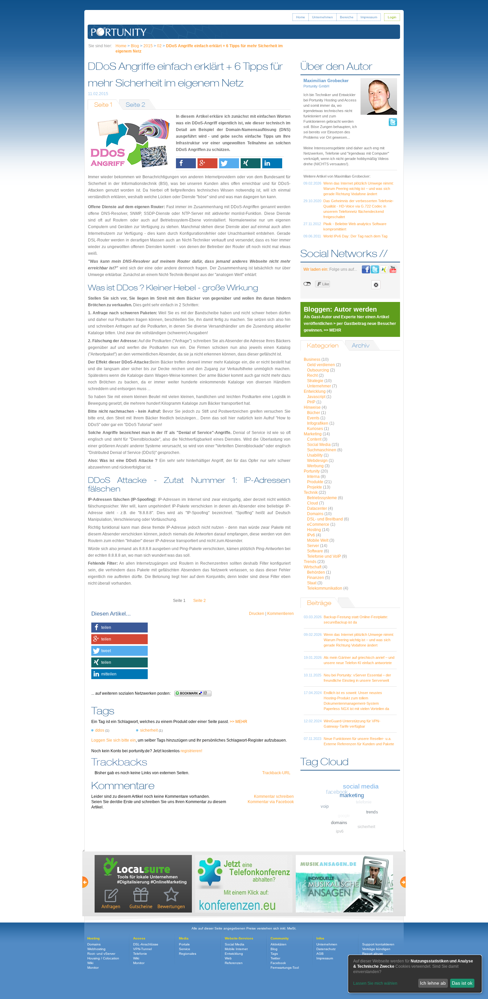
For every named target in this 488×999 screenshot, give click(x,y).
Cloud (312, 503)
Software (315, 551)
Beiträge (319, 602)
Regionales (187, 953)
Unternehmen (322, 17)
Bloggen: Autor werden (340, 309)
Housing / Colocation (103, 958)
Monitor (93, 967)
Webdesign (317, 460)
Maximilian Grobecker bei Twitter (393, 122)
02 (159, 46)
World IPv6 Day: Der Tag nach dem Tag (355, 236)
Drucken (256, 613)
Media (184, 938)
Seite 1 (103, 104)
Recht (312, 375)
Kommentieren (280, 613)
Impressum (369, 17)
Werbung (315, 466)
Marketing (313, 434)
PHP (311, 402)
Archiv (360, 345)
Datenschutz (326, 949)
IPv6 (311, 535)
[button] (186, 163)
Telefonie (140, 953)
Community (280, 938)
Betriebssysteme (322, 498)
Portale (184, 944)
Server (313, 545)
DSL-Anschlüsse (145, 944)
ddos (99, 730)
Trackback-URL (276, 773)
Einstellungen (376, 284)
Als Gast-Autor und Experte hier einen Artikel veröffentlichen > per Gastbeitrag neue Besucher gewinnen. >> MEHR (350, 324)
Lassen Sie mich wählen (375, 983)
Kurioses (315, 428)
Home (300, 17)
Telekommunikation (324, 588)
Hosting (314, 529)
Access (139, 938)
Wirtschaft (312, 567)
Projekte (314, 487)
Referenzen (234, 963)
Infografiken (317, 423)
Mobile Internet (236, 949)
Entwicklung (315, 391)
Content (314, 439)
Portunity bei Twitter (375, 269)
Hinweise (312, 407)
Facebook (278, 963)
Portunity (312, 471)
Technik (311, 492)
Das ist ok (462, 983)
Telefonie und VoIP (324, 556)
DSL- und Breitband (325, 519)
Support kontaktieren (378, 944)
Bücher (313, 412)
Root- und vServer (101, 953)
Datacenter (317, 508)
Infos (320, 938)
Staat (311, 583)
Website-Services (239, 938)
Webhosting (96, 949)
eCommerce (318, 524)
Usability (315, 455)
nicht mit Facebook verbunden (307, 284)
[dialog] (415, 973)
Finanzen (315, 577)
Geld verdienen (321, 364)
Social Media (319, 444)
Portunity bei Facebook (366, 269)
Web (228, 958)
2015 (148, 46)
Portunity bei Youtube (393, 269)
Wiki (90, 963)
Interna (313, 476)
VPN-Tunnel (142, 949)
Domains (315, 513)
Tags (274, 953)
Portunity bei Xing (384, 269)
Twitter (275, 958)
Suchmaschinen (321, 450)
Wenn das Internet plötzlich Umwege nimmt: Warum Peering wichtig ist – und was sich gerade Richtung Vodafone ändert (358, 188)
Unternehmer (319, 386)
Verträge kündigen (376, 949)
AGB (320, 953)
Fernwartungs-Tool (285, 967)
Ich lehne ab (433, 983)
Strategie (315, 380)
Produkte (315, 482)
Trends (310, 561)
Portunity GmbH (119, 32)
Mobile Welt (317, 540)
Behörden (316, 572)
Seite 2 (135, 104)
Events (313, 418)
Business (312, 359)
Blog (135, 46)
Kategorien (323, 345)
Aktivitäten (278, 944)
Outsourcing (318, 370)
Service (184, 949)
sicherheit (149, 730)
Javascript (316, 396)
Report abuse (372, 953)
